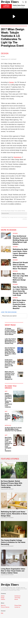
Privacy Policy (16, 590)
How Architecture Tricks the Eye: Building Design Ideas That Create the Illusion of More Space (10, 351)
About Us (3, 605)
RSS (2, 613)
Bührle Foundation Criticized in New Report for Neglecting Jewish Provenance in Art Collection (8, 400)
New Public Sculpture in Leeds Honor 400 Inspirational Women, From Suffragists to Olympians (8, 444)
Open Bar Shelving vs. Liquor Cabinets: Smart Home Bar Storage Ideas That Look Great (20, 291)
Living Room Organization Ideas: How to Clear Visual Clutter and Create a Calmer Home (13, 571)
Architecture (17, 596)
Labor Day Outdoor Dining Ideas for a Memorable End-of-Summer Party (10, 341)
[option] (20, 6)
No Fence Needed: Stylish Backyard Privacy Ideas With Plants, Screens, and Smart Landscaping (11, 484)
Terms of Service (5, 607)
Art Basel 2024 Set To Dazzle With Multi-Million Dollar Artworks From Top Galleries (13, 429)
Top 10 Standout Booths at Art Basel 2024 (8, 417)
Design (4, 53)
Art (6, 391)
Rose (3, 56)
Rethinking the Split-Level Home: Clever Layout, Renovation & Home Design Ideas (20, 253)
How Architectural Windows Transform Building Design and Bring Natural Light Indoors (20, 240)
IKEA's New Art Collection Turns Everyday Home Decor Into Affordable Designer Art (10, 375)
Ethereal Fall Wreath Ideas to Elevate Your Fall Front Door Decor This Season (20, 265)
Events (16, 599)
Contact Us (17, 607)
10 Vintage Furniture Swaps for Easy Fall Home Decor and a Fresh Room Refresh (10, 331)
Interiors (3, 599)
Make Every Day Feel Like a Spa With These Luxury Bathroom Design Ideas (20, 278)
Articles (8, 425)
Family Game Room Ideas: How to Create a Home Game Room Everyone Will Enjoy (10, 363)
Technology (17, 597)
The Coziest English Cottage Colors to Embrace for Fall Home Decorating (13, 542)
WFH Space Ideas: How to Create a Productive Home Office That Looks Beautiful (19, 304)
